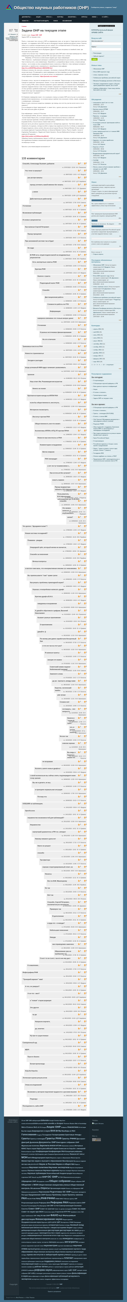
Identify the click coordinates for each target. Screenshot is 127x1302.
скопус (85, 1270)
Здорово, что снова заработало (103, 140)
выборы (80, 1227)
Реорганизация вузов (30, 1203)
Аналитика (72, 17)
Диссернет (81, 1139)
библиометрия (27, 1227)
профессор (30, 1267)
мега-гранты (60, 1242)
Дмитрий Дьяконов (29, 1142)
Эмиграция (77, 1222)
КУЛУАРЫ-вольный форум (102, 30)
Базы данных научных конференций (105, 386)
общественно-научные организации (69, 1252)
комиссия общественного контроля (35, 1238)
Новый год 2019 (37, 1177)
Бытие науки (26, 1131)
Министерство (75, 1158)
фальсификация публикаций (56, 1276)
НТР (37, 1164)
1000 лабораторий (34, 1120)
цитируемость (74, 1276)
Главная (24, 26)
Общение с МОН (29, 1185)
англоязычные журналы (40, 1225)
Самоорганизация (66, 1205)
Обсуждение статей (43, 1181)
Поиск (55, 21)
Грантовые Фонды (73, 1135)
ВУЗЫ (59, 1131)
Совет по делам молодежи (63, 1209)
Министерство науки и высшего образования (41, 1161)
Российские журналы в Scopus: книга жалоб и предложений (105, 444)
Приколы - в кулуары (100, 116)
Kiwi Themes (30, 1297)
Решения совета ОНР (77, 1203)
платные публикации (28, 1261)
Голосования (28, 1134)
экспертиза (26, 1279)
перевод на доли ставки (79, 1255)
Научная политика (38, 1167)
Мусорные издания (80, 1161)
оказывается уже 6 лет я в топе (103, 102)
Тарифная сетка (75, 1212)
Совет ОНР (34, 1208)
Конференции (42, 1151)
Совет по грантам (47, 1209)
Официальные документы (29, 1192)
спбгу (33, 1273)
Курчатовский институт (61, 1154)
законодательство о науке (49, 1233)
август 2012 (97, 341)
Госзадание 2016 (98, 453)
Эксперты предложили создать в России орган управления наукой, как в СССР (106, 84)
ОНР (40, 35)
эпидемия (48, 1279)
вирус (75, 1227)
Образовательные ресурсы (72, 1177)
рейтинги (72, 1267)
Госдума (39, 1135)
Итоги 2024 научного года (101, 72)
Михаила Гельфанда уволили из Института (107, 81)
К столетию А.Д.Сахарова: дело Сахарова (40, 1154)
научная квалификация (65, 1246)
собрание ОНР (26, 1273)
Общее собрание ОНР (78, 1181)
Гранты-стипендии (37, 1139)
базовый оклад (77, 1225)
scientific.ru (52, 1123)
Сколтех (24, 1209)
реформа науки (43, 1270)
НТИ (34, 1164)
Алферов (64, 1127)
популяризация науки (30, 1264)
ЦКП (58, 1222)
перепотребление (45, 1258)
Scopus (60, 1123)
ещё (120, 94)
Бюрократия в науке (41, 1131)
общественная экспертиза (43, 1252)
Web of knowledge (80, 1123)
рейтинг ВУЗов (41, 1267)
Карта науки (31, 1148)
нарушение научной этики (35, 1246)
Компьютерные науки (28, 1151)
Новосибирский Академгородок (59, 1173)
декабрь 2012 (97, 353)
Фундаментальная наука (31, 1222)
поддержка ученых (52, 1261)
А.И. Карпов (101, 144)
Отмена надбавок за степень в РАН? (105, 456)
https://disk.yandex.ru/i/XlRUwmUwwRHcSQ (35, 136)
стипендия (39, 1273)
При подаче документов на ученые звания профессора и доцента (107, 434)
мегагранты (71, 1242)
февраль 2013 (97, 359)
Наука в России (47, 1164)
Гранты (25, 1138)
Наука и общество (65, 1164)
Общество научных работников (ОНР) (51, 7)
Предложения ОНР (36, 1195)
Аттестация (82, 1127)
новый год (57, 1249)
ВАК (53, 1130)
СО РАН (56, 1205)
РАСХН (29, 1198)
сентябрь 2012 (97, 344)
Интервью (79, 1146)
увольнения (47, 1273)
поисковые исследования (69, 1261)
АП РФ (40, 1127)
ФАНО (54, 1215)
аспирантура (54, 1225)
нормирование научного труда (73, 1249)
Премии (48, 1195)
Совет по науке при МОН (32, 1212)
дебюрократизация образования (34, 1230)
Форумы (60, 17)
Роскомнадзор (32, 1205)
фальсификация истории (36, 1276)
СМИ (48, 1205)
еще (120, 176)
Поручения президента (78, 1192)
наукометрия (50, 1245)
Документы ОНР (47, 1142)
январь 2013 (97, 356)
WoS (35, 1127)
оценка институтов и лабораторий (42, 1255)
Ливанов (73, 1154)
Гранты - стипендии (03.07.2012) (103, 413)
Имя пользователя (97, 41)
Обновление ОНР (98, 69)
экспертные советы (38, 1279)
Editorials (45, 1120)
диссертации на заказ (69, 1230)
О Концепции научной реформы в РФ (105, 383)
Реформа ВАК (44, 1203)
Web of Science (27, 1127)
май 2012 (96, 332)
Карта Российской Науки (101, 438)
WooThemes (20, 1297)
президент (64, 1264)
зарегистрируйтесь (11, 38)
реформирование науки (60, 1270)
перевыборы (25, 1258)
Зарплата (44, 1145)
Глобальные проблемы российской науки (106, 78)
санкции (79, 1270)
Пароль (94, 46)
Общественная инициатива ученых (54, 1185)
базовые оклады (64, 1225)
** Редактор (101, 120)
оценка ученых (64, 1255)
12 (103, 364)
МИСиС (82, 1154)
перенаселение (35, 1258)
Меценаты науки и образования (60, 1158)
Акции (38, 17)
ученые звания (56, 1273)
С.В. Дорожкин (102, 107)
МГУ (78, 1154)
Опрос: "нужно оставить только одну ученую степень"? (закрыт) (105, 449)
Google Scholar (54, 1120)
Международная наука (41, 1158)
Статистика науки (49, 1212)
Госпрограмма (58, 1135)
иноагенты (73, 1233)
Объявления (67, 21)
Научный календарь (41, 21)
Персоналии (44, 1192)
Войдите (12, 36)
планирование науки (80, 1258)
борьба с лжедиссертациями (54, 1227)
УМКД (38, 1215)
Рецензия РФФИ (98, 424)
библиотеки (38, 1227)
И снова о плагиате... (100, 392)
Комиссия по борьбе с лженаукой (72, 1148)
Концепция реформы (73, 1151)
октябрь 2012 (97, 347)
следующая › (110, 364)
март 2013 (96, 361)
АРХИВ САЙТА (97, 32)
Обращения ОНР (28, 1181)
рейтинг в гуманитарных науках (58, 1267)
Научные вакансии (35, 1170)
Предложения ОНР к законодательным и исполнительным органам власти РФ (106, 460)
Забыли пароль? (98, 56)
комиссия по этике (56, 1238)
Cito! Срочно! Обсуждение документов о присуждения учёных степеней (106, 420)
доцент (36, 1233)
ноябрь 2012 (97, 350)
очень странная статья (100, 75)
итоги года (56, 1235)
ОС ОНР (52, 1176)
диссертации (53, 1230)
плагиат (68, 1258)
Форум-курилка (67, 1219)
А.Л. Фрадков (12, 34)
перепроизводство (58, 1258)
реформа (31, 1270)
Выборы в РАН (68, 1131)
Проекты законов (75, 1195)
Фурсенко (44, 1222)
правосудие (56, 1264)
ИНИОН (53, 1146)
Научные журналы (51, 1170)
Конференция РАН (57, 1151)
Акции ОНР (34, 35)
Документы (26, 17)
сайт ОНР (72, 1270)
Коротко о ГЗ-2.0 (98, 147)
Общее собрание (60, 1180)
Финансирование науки (48, 1219)
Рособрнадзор (41, 1205)
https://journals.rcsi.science (48, 76)
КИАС (23, 1149)
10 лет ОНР (24, 1120)
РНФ (44, 1198)
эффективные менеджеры (59, 1279)
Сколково (78, 1205)
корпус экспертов (42, 1242)
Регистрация (97, 53)
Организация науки (57, 1188)
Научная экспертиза (58, 1167)
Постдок (24, 1195)
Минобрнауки (67, 1161)
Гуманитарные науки (100, 395)
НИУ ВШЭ (24, 1164)
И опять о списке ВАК (100, 416)
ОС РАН (60, 1177)
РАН (24, 1198)
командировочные (79, 1235)
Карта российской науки (47, 1149)
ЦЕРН (50, 1222)
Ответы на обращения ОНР (74, 1188)
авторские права (26, 1225)
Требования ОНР (30, 1215)
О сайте (105, 17)
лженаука (52, 1242)
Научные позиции (65, 1170)
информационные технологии (39, 1235)
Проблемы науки (59, 1195)
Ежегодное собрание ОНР (67, 1142)
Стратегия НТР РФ (62, 1212)
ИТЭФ (58, 1146)
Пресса (48, 17)
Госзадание (46, 1135)
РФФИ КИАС (59, 1198)
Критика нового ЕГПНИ (100, 109)
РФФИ (51, 1198)
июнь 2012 (96, 335)
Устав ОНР (45, 1216)
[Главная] (9, 7)
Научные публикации (36, 1173)
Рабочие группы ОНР (70, 1198)
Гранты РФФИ (69, 1138)
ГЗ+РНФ (95, 160)
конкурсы (68, 1238)
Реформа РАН (59, 1202)
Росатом (24, 1205)
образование (27, 1252)
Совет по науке (79, 1209)
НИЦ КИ (30, 1164)
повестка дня (39, 1261)
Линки (94, 17)
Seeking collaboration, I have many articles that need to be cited (106, 89)
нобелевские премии (47, 1249)
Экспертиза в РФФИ (67, 1222)
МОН (24, 1157)
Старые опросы (98, 254)
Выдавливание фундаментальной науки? (106, 153)
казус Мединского (66, 1235)
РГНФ (33, 1198)
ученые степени (66, 1273)
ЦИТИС (54, 1222)
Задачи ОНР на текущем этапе (44, 30)
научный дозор (34, 1249)
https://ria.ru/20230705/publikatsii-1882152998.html (37, 68)
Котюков (24, 1154)
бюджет (70, 1227)
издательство (65, 1233)
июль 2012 (96, 338)
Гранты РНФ (53, 1138)
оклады (23, 1255)
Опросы (84, 17)
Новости (25, 21)
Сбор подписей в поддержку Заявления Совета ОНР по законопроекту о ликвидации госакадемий (106, 428)
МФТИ (30, 1158)
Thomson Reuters (69, 1123)
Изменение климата (68, 1146)
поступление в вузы (45, 1264)
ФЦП (60, 1215)
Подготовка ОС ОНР (60, 1192)
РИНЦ (38, 1198)
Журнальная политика (30, 1146)
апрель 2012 (97, 329)
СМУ (51, 1205)
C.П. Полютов (102, 151)
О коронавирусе (98, 380)
